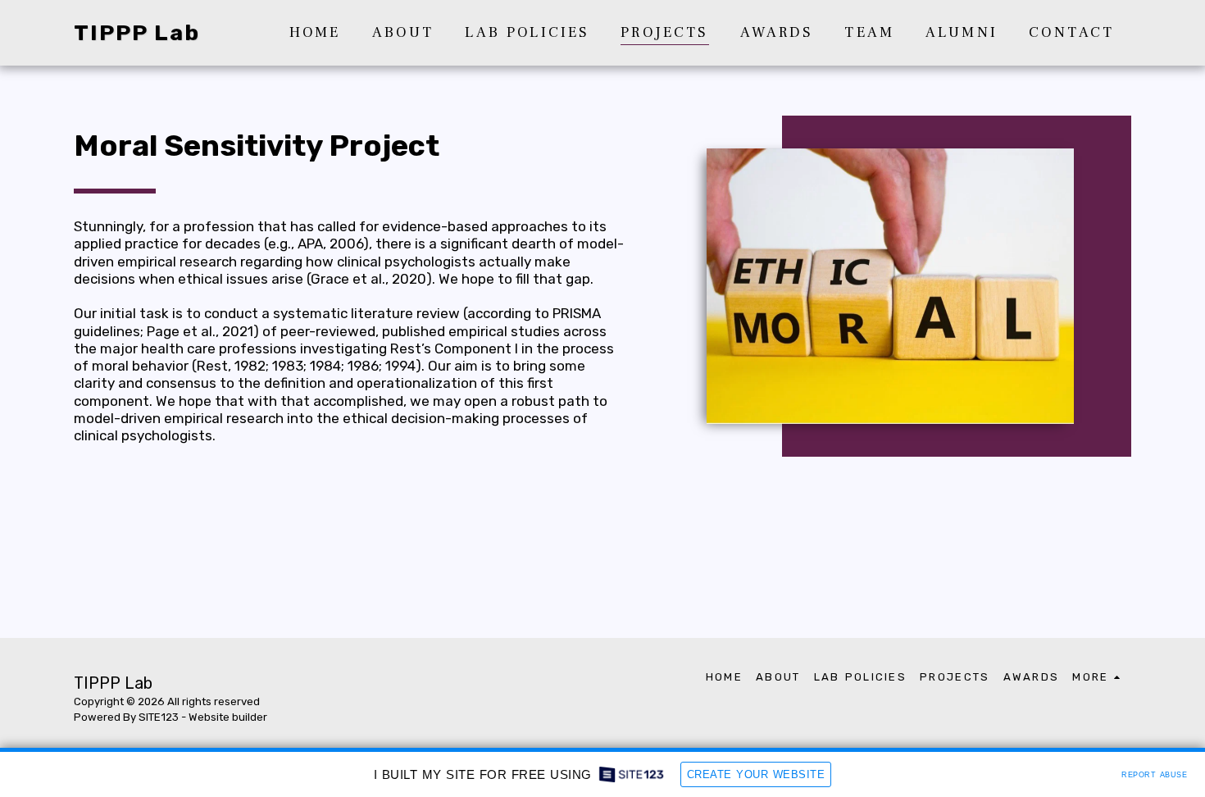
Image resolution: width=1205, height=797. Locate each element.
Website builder (228, 717)
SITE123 (159, 717)
